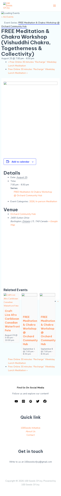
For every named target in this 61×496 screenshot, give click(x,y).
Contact (31, 435)
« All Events (7, 16)
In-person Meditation (46, 201)
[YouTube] (16, 401)
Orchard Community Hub (23, 214)
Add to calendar (20, 161)
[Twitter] (37, 401)
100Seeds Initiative (30, 427)
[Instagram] (23, 401)
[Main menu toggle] (54, 5)
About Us (30, 431)
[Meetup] (30, 401)
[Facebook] (45, 401)
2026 (31, 201)
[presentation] (11, 300)
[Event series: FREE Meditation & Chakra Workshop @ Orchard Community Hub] (32, 353)
